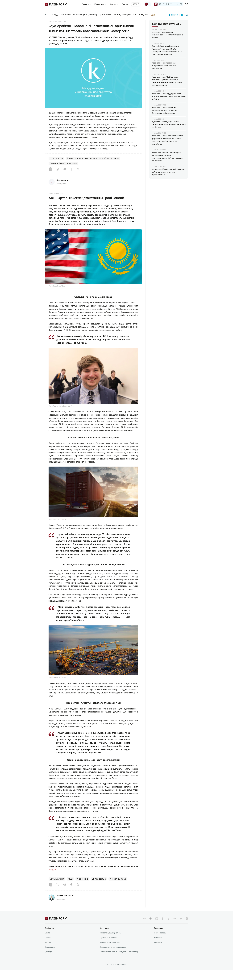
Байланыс (158, 937)
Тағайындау (65, 15)
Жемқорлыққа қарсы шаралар (113, 947)
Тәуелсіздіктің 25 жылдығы (63, 163)
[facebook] (162, 918)
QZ (159, 4)
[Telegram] (64, 169)
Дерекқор (92, 15)
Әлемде (48, 952)
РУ (164, 4)
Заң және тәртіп (80, 15)
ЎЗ (181, 4)
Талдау (124, 4)
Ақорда (55, 15)
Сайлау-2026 (143, 15)
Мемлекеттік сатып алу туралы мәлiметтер (119, 952)
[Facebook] (71, 169)
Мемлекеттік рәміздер (110, 942)
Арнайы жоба (105, 15)
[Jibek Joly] (174, 15)
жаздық (52, 869)
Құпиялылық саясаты (109, 937)
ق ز (176, 4)
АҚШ (70, 879)
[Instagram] (50, 169)
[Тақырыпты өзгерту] (147, 4)
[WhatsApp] (57, 169)
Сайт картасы (160, 933)
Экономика (82, 879)
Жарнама (158, 942)
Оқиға (47, 933)
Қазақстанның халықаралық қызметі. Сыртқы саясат (93, 158)
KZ (156, 4)
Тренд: (48, 15)
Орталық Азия (57, 879)
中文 (172, 4)
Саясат (48, 937)
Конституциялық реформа (124, 15)
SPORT (136, 4)
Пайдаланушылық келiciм (110, 933)
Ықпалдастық (56, 158)
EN (167, 4)
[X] (78, 169)
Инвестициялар (117, 879)
